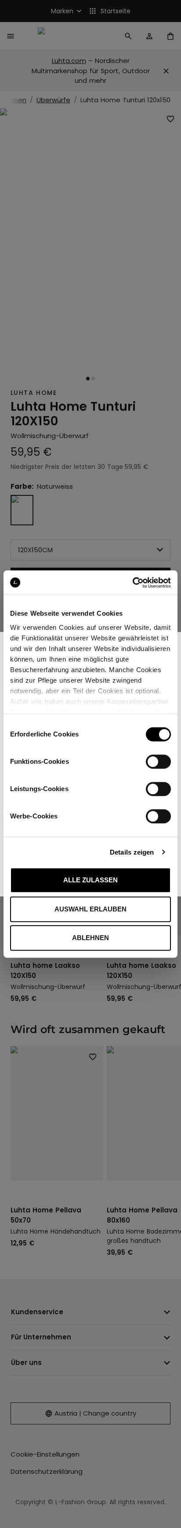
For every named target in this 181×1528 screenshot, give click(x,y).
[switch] (158, 762)
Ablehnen (90, 937)
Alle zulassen (90, 880)
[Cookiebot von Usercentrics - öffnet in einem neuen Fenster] (132, 582)
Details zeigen (132, 852)
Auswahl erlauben (90, 909)
